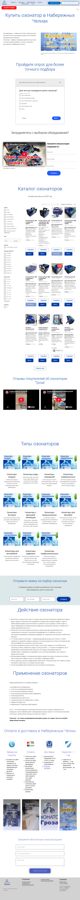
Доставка (21, 2)
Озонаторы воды (25, 883)
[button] (54, 3)
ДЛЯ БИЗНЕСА (31, 2)
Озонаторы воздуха (26, 881)
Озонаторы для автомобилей (47, 880)
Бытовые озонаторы (45, 879)
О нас (32, 4)
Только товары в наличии (11, 247)
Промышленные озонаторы (28, 884)
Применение (25, 4)
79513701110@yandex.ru (65, 886)
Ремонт (40, 2)
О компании (63, 879)
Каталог (13, 2)
